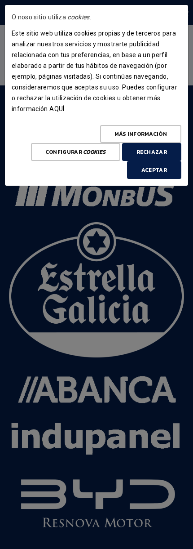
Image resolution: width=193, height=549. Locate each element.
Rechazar (151, 152)
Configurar (75, 152)
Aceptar (154, 170)
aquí (56, 108)
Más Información (140, 134)
